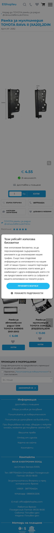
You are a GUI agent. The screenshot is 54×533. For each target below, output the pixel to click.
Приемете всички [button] (28, 286)
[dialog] (27, 266)
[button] (27, 293)
